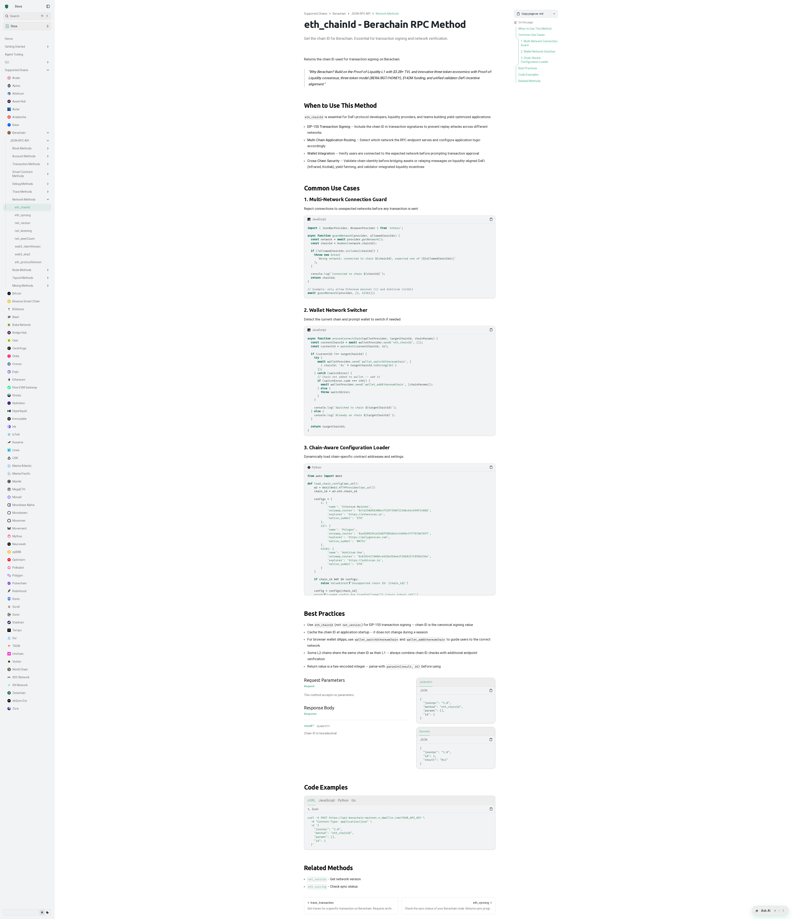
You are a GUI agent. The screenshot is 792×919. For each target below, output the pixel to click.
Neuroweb (19, 544)
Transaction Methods (26, 164)
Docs (18, 6)
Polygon (17, 575)
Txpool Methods (22, 277)
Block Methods (22, 148)
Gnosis (16, 395)
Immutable (19, 418)
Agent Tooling (14, 54)
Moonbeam (19, 512)
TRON (16, 646)
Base (15, 125)
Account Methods (23, 156)
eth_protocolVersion (28, 262)
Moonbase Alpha (23, 505)
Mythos (17, 536)
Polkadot (18, 567)
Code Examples (326, 787)
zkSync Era (19, 700)
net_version (22, 223)
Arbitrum (18, 93)
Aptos (16, 85)
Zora (15, 708)
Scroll (16, 606)
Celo (15, 340)
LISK (15, 458)
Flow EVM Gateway (24, 387)
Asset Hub (19, 101)
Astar (16, 109)
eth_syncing (23, 215)
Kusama (17, 442)
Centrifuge (19, 348)
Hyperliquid (19, 411)
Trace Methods (22, 191)
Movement (19, 528)
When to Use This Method (340, 105)
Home (9, 38)
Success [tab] (424, 731)
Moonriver (19, 520)
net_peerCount (25, 238)
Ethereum (18, 379)
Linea (15, 450)
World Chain (20, 669)
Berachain (19, 132)
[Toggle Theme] (44, 912)
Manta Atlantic (22, 465)
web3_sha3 (22, 254)
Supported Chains (16, 70)
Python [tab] (343, 800)
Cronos (17, 364)
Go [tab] (353, 800)
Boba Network (21, 324)
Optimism (18, 559)
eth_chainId (22, 207)
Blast (15, 317)
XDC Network (20, 677)
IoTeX (16, 434)
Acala (16, 78)
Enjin (15, 371)
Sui (14, 638)
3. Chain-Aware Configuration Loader (347, 447)
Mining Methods (22, 285)
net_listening (23, 230)
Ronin (16, 599)
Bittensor (18, 309)
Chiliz (15, 356)
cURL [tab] (312, 800)
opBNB (16, 552)
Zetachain (19, 693)
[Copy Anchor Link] (380, 105)
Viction (16, 661)
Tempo (17, 630)
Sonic (16, 614)
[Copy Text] (491, 219)
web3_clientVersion (28, 246)
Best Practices (324, 613)
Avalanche (19, 117)
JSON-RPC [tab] (426, 682)
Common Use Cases (331, 188)
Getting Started (15, 46)
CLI (7, 62)
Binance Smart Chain (26, 301)
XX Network (20, 685)
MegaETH (18, 489)
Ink (14, 426)
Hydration (18, 403)
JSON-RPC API (19, 140)
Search (29, 16)
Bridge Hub (19, 332)
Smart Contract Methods (22, 174)
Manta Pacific (21, 473)
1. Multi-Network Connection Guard (345, 199)
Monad (16, 497)
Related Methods (328, 867)
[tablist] (456, 682)
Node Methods (21, 270)
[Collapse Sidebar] (48, 6)
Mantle (16, 481)
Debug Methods (22, 183)
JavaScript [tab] (326, 800)
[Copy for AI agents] (554, 14)
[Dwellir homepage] (6, 6)
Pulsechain (19, 583)
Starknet (18, 622)
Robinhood (19, 591)
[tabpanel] (456, 705)
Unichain (18, 653)
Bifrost (16, 293)
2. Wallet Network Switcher (336, 310)
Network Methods (23, 199)
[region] (399, 260)
